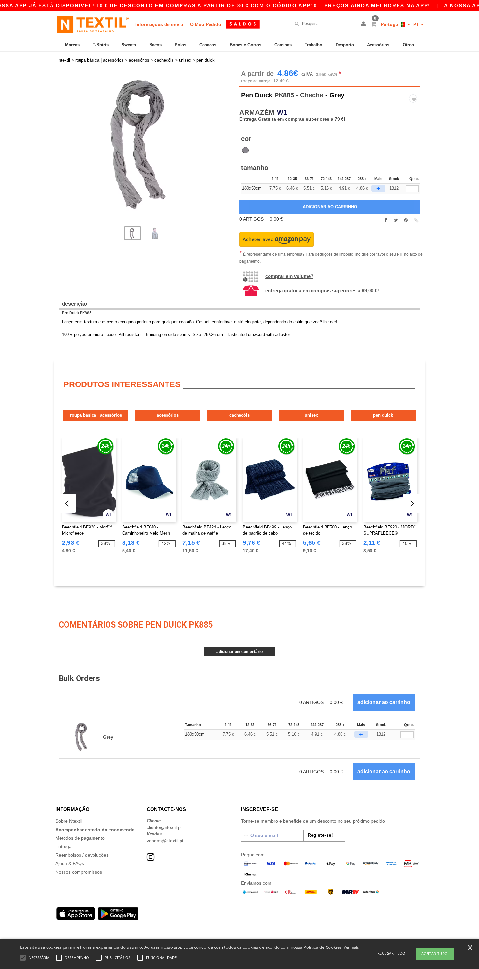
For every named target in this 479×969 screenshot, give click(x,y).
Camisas (283, 44)
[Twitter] (396, 220)
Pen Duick (256, 95)
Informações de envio (159, 24)
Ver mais (351, 947)
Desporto (345, 44)
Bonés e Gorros (245, 44)
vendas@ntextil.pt (165, 840)
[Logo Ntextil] (93, 24)
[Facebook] (385, 220)
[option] (147, 145)
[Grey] (245, 150)
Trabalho (313, 44)
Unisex (311, 415)
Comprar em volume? (289, 276)
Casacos (207, 44)
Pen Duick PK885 (77, 313)
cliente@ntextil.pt (164, 827)
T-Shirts (101, 44)
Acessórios (378, 44)
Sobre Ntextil (68, 821)
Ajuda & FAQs (69, 863)
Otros (408, 44)
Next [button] (63, 151)
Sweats (129, 44)
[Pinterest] (406, 220)
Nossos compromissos (78, 872)
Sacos (155, 44)
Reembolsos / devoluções (82, 855)
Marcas (72, 44)
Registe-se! (320, 835)
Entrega (63, 846)
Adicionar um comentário (239, 651)
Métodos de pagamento (80, 838)
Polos (180, 44)
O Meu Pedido (205, 24)
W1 (282, 112)
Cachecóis (239, 415)
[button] (364, 24)
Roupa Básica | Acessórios (96, 415)
